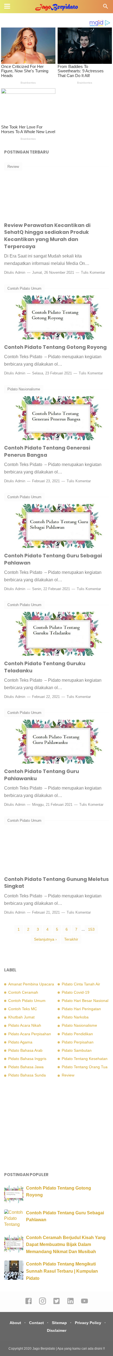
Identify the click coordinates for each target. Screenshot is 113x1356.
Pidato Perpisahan (78, 1042)
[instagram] (42, 1303)
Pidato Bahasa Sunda (27, 1075)
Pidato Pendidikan (77, 1034)
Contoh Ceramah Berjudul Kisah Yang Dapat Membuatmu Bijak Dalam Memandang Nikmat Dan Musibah (66, 1244)
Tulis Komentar (93, 272)
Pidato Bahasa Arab (25, 1050)
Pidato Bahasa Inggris (27, 1058)
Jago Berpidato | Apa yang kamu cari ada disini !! (68, 1348)
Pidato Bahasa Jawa (26, 1067)
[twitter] (56, 1303)
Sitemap (59, 1323)
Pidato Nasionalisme (23, 389)
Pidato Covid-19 (75, 992)
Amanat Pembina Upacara (31, 984)
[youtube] (84, 1303)
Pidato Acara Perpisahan (29, 1034)
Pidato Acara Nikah (24, 1025)
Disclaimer (56, 1330)
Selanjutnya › (45, 939)
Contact (36, 1323)
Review (13, 167)
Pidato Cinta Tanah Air (81, 984)
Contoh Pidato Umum (24, 288)
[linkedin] (70, 1303)
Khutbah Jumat (21, 1017)
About (15, 1323)
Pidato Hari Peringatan (81, 1009)
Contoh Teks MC (22, 1009)
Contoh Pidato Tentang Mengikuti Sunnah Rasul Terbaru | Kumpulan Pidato (62, 1271)
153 (91, 929)
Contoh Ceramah (23, 992)
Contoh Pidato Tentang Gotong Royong (55, 347)
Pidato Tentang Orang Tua (85, 1067)
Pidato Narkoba (75, 1017)
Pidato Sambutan (77, 1050)
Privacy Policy (88, 1323)
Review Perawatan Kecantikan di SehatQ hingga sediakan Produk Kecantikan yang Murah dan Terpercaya (47, 236)
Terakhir (71, 939)
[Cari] (105, 8)
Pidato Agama (20, 1042)
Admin (20, 272)
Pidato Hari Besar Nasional (85, 1000)
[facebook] (28, 1303)
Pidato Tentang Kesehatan (85, 1058)
